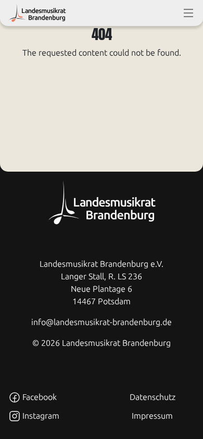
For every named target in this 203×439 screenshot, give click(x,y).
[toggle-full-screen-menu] (188, 13)
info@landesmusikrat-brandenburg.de (101, 322)
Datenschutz (152, 397)
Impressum (152, 416)
